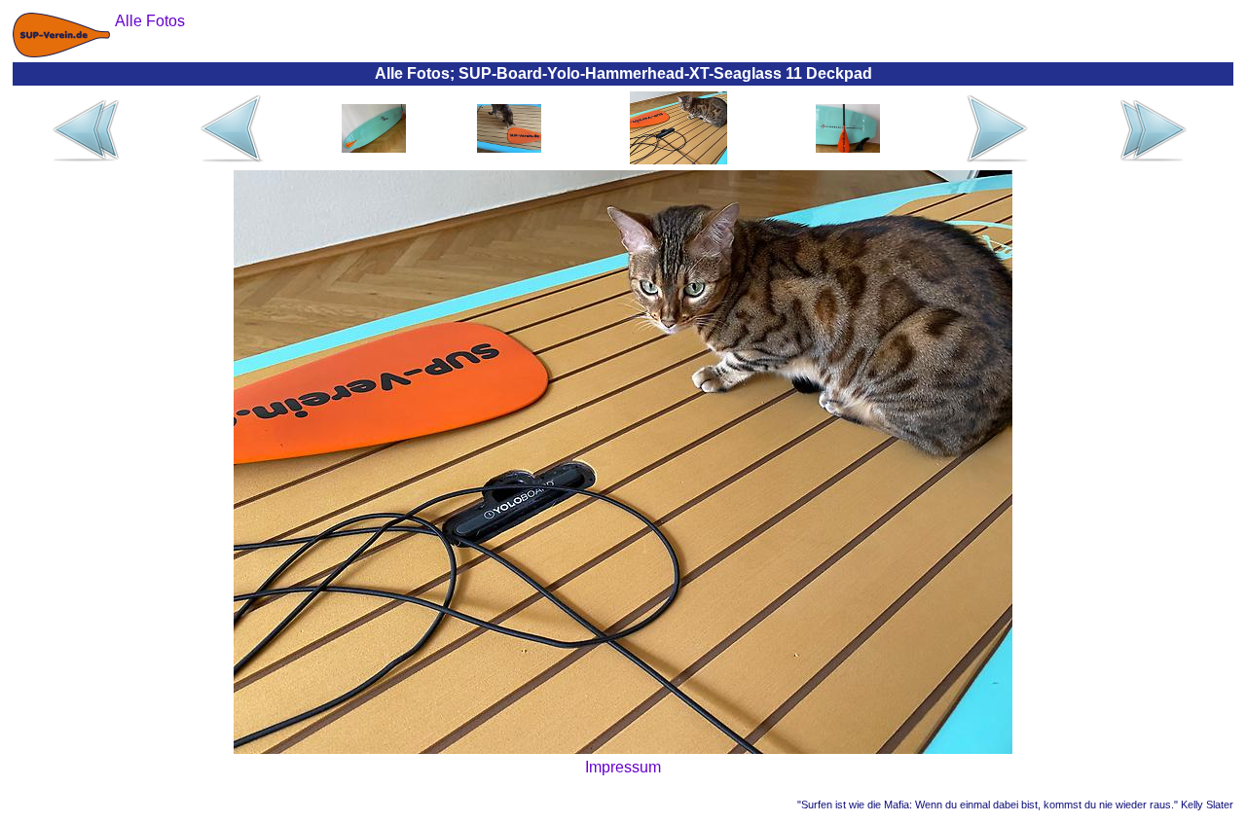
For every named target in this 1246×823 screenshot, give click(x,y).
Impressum (623, 767)
